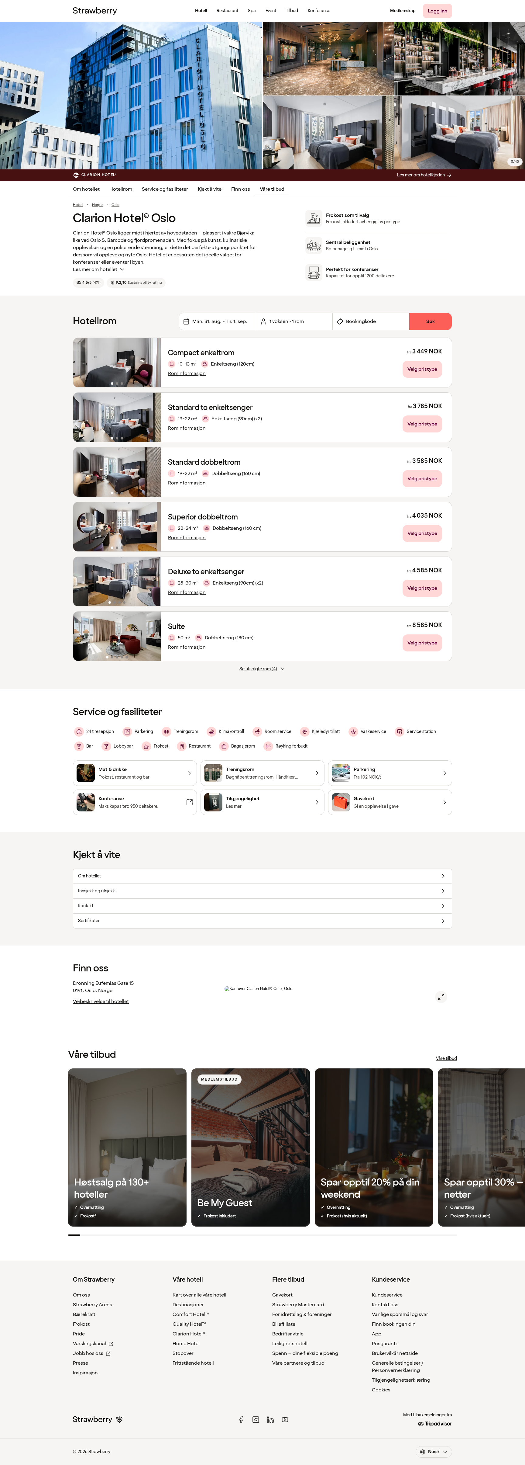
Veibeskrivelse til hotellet (101, 1001)
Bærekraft (84, 1314)
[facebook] (241, 1419)
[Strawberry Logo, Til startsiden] (95, 11)
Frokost (81, 1324)
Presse (80, 1363)
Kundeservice (387, 1295)
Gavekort (282, 1295)
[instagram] (255, 1419)
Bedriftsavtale (288, 1334)
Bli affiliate (283, 1324)
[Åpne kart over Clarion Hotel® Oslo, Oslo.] (441, 997)
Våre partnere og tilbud (298, 1363)
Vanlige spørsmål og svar (400, 1314)
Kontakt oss (385, 1304)
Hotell (78, 205)
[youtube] (285, 1419)
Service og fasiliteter (165, 189)
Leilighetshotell (289, 1343)
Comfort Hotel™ (191, 1314)
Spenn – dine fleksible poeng (305, 1353)
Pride (79, 1334)
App (376, 1334)
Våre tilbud (272, 189)
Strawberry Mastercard (298, 1304)
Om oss (81, 1295)
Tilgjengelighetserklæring (401, 1380)
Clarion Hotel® (189, 1334)
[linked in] (270, 1419)
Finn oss (240, 189)
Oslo (115, 205)
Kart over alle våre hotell (199, 1295)
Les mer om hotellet (95, 269)
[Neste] (152, 362)
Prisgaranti (384, 1343)
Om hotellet (86, 189)
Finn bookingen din (394, 1324)
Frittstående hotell (193, 1363)
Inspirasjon (85, 1373)
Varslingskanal (89, 1343)
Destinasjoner (188, 1304)
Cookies (381, 1390)
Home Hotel (186, 1343)
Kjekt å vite (209, 189)
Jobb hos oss (88, 1353)
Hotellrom (120, 189)
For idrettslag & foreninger (302, 1314)
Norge (97, 205)
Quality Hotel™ (189, 1324)
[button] (117, 362)
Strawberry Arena (92, 1304)
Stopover (183, 1353)
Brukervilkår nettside (395, 1353)
